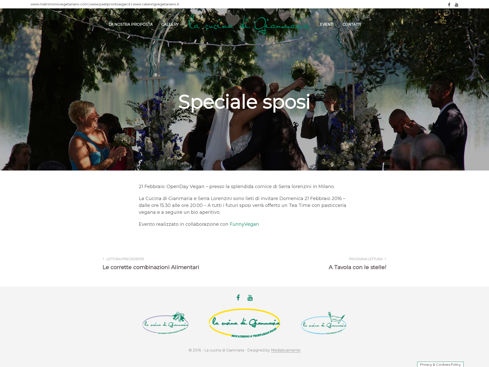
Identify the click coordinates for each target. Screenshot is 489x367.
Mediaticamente (286, 350)
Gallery (170, 24)
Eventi (327, 24)
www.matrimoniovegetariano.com (59, 4)
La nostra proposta (130, 24)
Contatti (352, 24)
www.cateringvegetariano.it (156, 4)
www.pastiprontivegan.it (110, 4)
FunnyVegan (244, 224)
